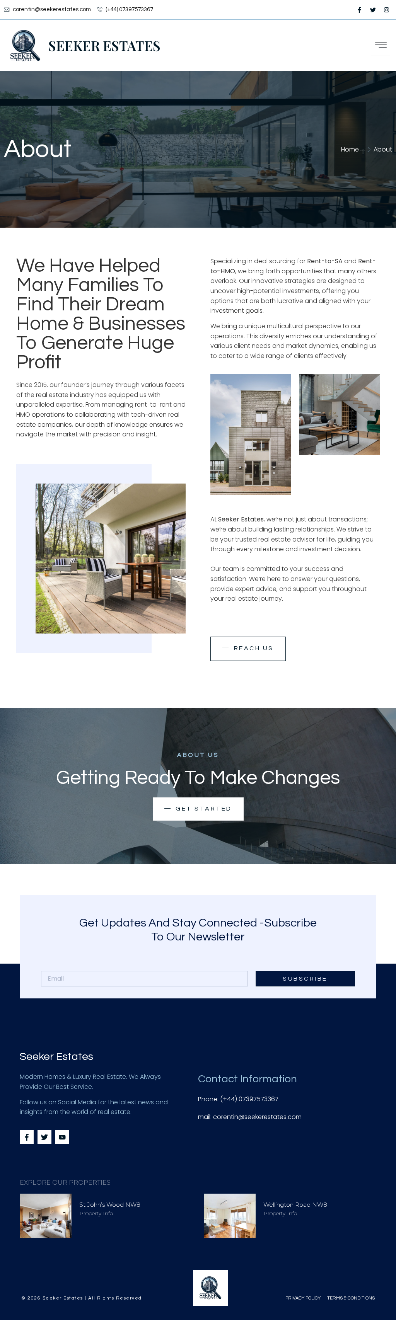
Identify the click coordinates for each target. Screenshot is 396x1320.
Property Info (96, 1213)
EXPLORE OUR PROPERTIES (65, 1182)
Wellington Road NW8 (295, 1204)
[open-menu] (380, 45)
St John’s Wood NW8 (109, 1204)
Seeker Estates (104, 45)
